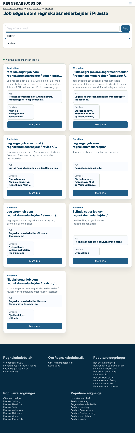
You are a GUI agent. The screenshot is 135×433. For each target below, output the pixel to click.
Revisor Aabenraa (13, 410)
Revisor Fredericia (13, 419)
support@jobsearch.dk (15, 368)
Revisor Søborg (11, 401)
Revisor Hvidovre (12, 413)
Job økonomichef (80, 398)
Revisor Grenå (11, 416)
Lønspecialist (100, 374)
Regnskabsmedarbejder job (108, 365)
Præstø (49, 8)
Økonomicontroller (103, 383)
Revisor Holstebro (103, 377)
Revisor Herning (79, 401)
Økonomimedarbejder (105, 368)
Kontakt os (54, 365)
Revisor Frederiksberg (83, 413)
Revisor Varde (78, 419)
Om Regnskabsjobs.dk (60, 362)
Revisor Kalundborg (104, 362)
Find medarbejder (13, 8)
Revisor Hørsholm (12, 404)
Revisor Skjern (11, 407)
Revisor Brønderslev (82, 410)
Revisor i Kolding (80, 407)
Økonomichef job (12, 398)
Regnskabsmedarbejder (84, 404)
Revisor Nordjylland (81, 416)
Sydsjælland (33, 8)
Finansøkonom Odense (106, 386)
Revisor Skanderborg (105, 371)
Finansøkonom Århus (104, 380)
